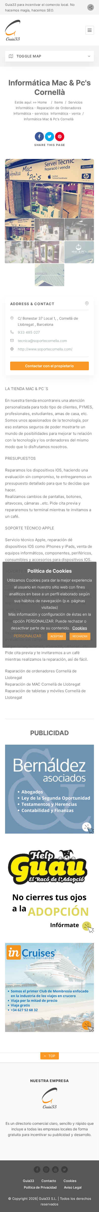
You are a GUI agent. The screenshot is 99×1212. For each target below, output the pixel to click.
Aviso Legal (72, 1187)
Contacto (48, 1181)
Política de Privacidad (40, 1187)
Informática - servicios (30, 113)
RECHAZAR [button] (80, 636)
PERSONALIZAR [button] (27, 635)
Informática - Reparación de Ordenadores (48, 108)
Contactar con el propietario (49, 366)
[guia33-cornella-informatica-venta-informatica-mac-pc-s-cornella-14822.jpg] (49, 229)
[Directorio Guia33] (12, 30)
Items (58, 102)
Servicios (75, 102)
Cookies (69, 1181)
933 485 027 (29, 332)
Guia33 (28, 1181)
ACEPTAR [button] (57, 636)
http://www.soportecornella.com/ (45, 349)
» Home (41, 102)
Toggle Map (28, 56)
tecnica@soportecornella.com (42, 340)
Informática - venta (65, 113)
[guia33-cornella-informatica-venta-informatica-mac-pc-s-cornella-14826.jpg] (49, 252)
